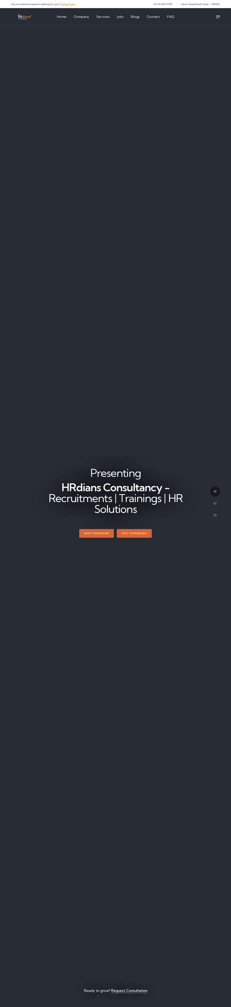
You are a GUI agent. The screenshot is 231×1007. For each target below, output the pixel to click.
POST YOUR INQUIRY (134, 534)
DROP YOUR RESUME (96, 534)
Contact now (67, 4)
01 (215, 491)
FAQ (170, 17)
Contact (153, 17)
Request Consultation (129, 990)
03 (215, 515)
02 (215, 503)
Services (103, 17)
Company (81, 17)
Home (62, 17)
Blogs (135, 17)
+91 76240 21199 (162, 4)
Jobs (120, 17)
